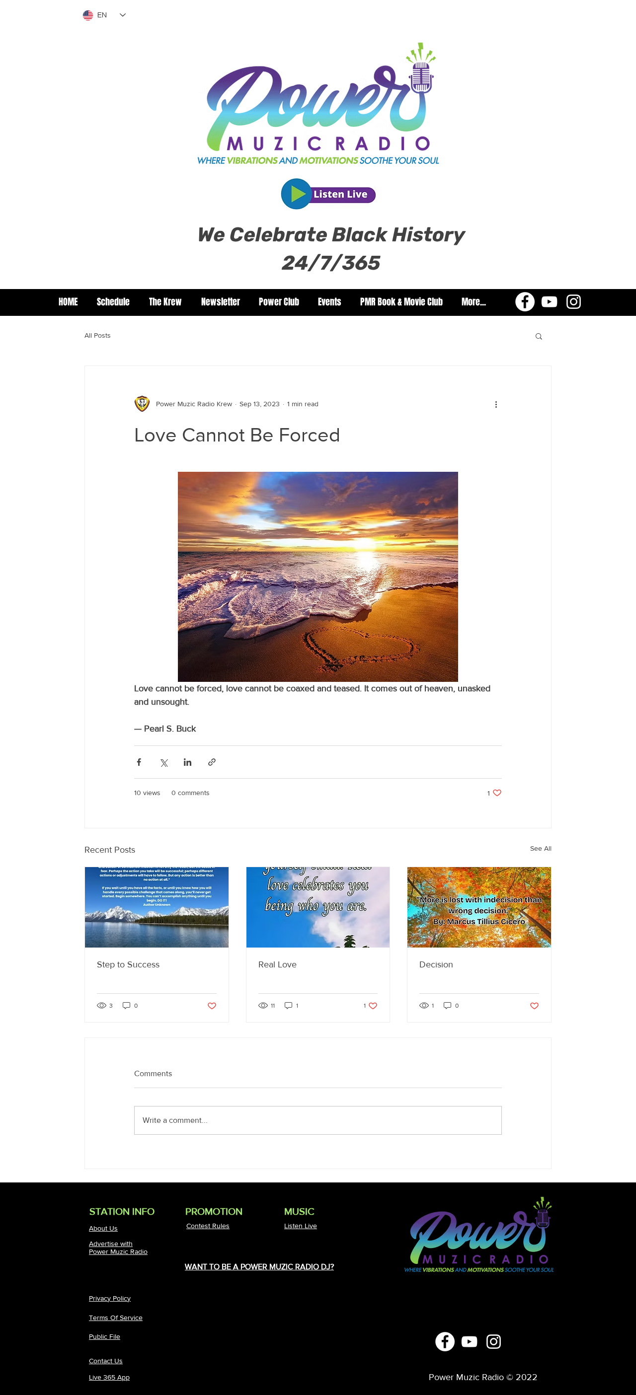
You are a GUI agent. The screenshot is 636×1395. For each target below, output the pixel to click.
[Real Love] (318, 907)
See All (541, 848)
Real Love (277, 964)
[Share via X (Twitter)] (163, 762)
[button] (165, 302)
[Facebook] (525, 301)
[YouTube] (549, 301)
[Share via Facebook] (139, 762)
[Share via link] (212, 762)
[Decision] (479, 907)
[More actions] (496, 404)
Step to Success (128, 964)
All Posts (97, 335)
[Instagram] (573, 301)
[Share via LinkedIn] (187, 762)
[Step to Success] (157, 907)
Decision (436, 964)
